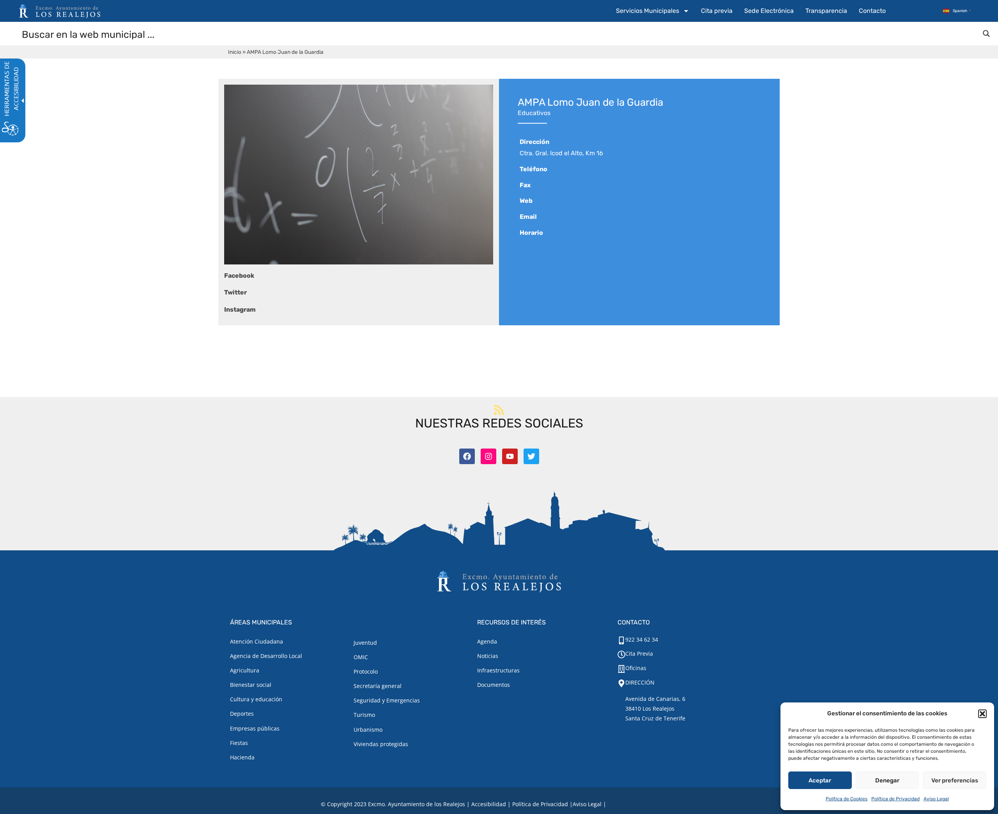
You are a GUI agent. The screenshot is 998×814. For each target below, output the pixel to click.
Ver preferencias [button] (954, 780)
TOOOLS (664, 804)
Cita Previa (639, 653)
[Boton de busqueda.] (986, 33)
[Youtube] (510, 456)
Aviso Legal (936, 799)
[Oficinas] (621, 669)
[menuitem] (652, 11)
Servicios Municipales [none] (647, 10)
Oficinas (635, 668)
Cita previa (717, 10)
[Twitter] (531, 456)
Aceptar (820, 780)
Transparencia (826, 10)
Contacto (872, 10)
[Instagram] (488, 456)
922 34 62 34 (641, 639)
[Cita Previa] (621, 654)
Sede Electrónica (769, 10)
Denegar (887, 780)
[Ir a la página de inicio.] (60, 11)
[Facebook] (467, 456)
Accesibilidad (488, 804)
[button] (982, 714)
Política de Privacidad (895, 799)
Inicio (234, 52)
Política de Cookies (846, 799)
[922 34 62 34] (621, 640)
